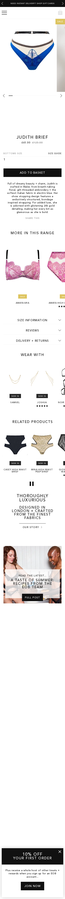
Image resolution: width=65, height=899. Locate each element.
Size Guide (55, 154)
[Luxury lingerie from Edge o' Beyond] (32, 13)
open (4, 13)
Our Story (31, 527)
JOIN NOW (32, 886)
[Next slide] (62, 3)
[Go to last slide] (2, 3)
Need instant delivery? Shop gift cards (32, 3)
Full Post (32, 597)
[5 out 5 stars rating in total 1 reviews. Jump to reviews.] (42, 406)
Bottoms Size (12, 154)
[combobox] (53, 13)
